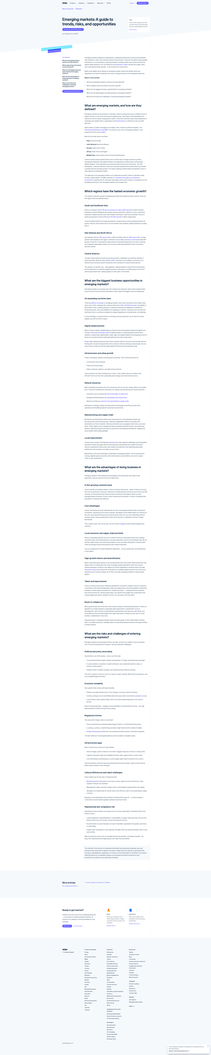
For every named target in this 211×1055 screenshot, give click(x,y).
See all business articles (69, 886)
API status (110, 1029)
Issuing (87, 984)
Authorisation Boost (90, 957)
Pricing (109, 3)
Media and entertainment (114, 996)
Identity (87, 980)
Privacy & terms (133, 964)
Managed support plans (136, 1002)
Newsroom (132, 988)
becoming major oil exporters (117, 394)
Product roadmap (134, 984)
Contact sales (142, 3)
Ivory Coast (132, 239)
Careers (131, 986)
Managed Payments (90, 989)
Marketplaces (111, 973)
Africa (92, 332)
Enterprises (110, 952)
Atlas (86, 954)
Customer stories (134, 954)
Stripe (87, 341)
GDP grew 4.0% (134, 237)
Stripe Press (132, 991)
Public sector (110, 1003)
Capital (87, 961)
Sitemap (131, 972)
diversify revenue (91, 569)
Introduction (66, 57)
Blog (130, 957)
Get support (132, 999)
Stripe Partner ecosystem (114, 1016)
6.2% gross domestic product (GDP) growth (116, 210)
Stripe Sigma (88, 1003)
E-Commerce (110, 961)
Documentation (111, 1025)
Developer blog (111, 1039)
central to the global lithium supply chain (114, 401)
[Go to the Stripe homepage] (64, 950)
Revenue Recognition (91, 1000)
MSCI (104, 132)
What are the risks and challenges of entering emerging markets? (69, 84)
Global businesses (112, 968)
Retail (108, 1005)
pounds (138, 696)
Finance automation (112, 966)
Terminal (87, 1007)
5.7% (104, 217)
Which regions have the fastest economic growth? (71, 66)
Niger (122, 239)
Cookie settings (133, 975)
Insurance (109, 994)
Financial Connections (91, 977)
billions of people (97, 303)
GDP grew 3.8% (104, 237)
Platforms (110, 977)
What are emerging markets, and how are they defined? (71, 61)
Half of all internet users (128, 305)
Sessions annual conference (137, 961)
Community (132, 959)
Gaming (109, 989)
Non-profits (110, 998)
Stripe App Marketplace (113, 1014)
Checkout (87, 964)
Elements (87, 975)
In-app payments (112, 970)
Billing (86, 959)
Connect (87, 968)
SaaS (108, 980)
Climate (87, 966)
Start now (67, 926)
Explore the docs (134, 923)
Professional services (113, 1000)
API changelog (111, 1032)
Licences (131, 970)
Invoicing (87, 982)
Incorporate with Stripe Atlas (72, 29)
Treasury (87, 1010)
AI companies (110, 982)
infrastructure (120, 121)
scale (135, 611)
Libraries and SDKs (112, 1034)
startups (112, 442)
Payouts (87, 996)
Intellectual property (94, 731)
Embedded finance (112, 964)
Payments (87, 994)
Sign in (132, 3)
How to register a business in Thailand (98, 882)
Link (86, 987)
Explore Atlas (111, 925)
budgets (123, 524)
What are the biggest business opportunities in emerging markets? (71, 71)
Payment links (89, 991)
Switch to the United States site (178, 1051)
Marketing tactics (93, 781)
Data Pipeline (88, 973)
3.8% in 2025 (110, 260)
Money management (113, 975)
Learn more (132, 29)
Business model (122, 64)
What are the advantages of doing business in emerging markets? (70, 78)
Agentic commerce (112, 957)
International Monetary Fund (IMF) (96, 130)
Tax (86, 1005)
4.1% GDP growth (115, 217)
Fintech (109, 987)
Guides (131, 952)
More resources (67, 9)
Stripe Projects (111, 1036)
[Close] (208, 1046)
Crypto (87, 970)
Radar (86, 998)
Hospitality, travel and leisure (115, 991)
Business (79, 9)
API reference (111, 1027)
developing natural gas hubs (117, 397)
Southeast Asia (103, 332)
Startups (109, 954)
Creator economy (112, 984)
